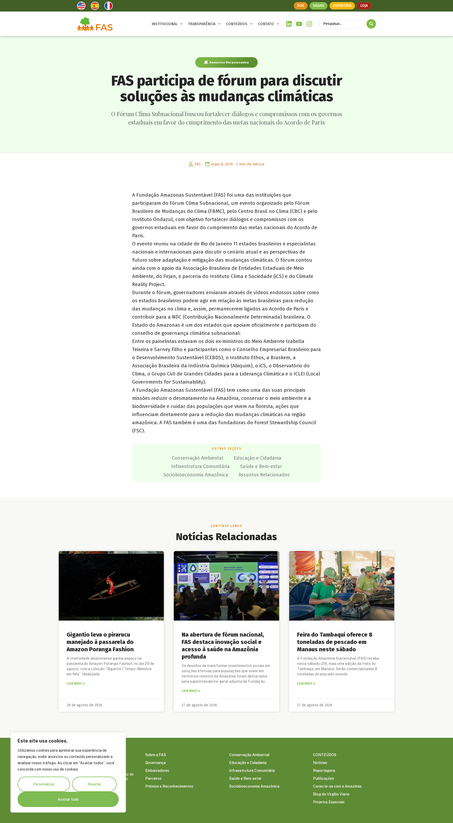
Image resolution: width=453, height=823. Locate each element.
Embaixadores (157, 770)
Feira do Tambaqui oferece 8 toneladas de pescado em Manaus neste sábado (335, 642)
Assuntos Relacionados (229, 62)
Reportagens (324, 770)
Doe (300, 5)
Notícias (320, 763)
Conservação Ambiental (197, 458)
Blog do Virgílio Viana (331, 794)
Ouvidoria (342, 5)
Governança (155, 763)
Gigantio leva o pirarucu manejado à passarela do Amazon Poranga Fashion (100, 642)
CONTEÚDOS (236, 24)
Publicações (323, 778)
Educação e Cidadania (257, 458)
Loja (364, 5)
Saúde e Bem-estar (261, 466)
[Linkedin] (289, 24)
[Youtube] (299, 24)
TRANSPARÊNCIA (201, 24)
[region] (68, 772)
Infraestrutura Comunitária (200, 466)
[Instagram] (309, 24)
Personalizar (44, 784)
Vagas (318, 5)
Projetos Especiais (328, 802)
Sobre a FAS (155, 755)
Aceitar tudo (68, 799)
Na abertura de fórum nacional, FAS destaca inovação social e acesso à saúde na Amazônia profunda (223, 645)
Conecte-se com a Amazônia (337, 786)
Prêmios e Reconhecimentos (169, 786)
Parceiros (153, 778)
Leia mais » (76, 683)
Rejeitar (94, 784)
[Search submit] (371, 24)
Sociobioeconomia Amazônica (195, 475)
